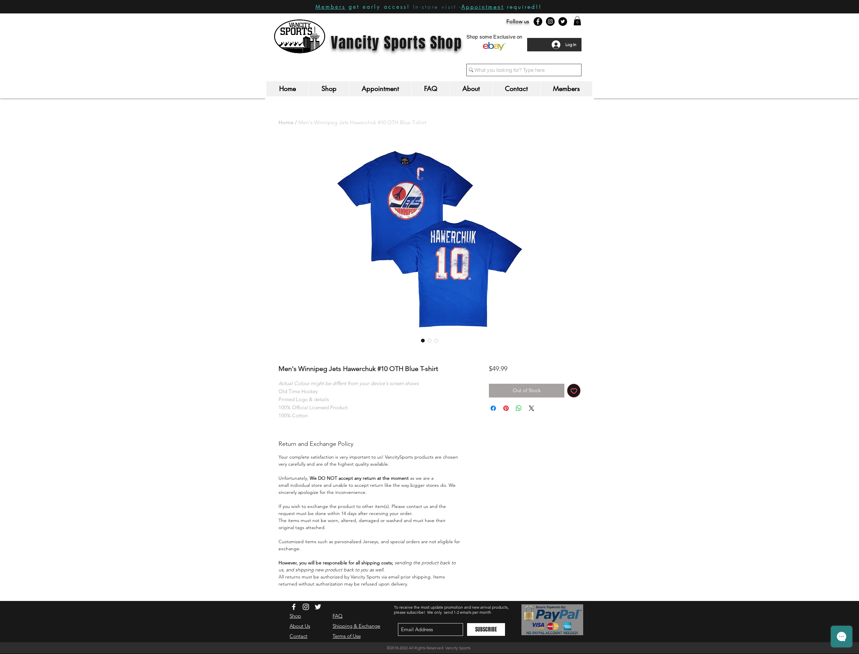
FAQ (338, 616)
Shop (295, 616)
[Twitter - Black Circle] (562, 21)
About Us (300, 626)
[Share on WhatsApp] (519, 408)
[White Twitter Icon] (318, 607)
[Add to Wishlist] (574, 391)
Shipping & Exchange (356, 626)
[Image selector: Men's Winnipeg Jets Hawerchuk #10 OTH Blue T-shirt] (422, 340)
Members (330, 6)
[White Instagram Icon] (306, 607)
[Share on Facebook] (493, 408)
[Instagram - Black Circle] (550, 21)
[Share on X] (531, 408)
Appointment (482, 6)
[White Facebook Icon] (294, 607)
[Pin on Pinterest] (506, 408)
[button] (577, 20)
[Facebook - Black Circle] (538, 21)
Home (286, 122)
